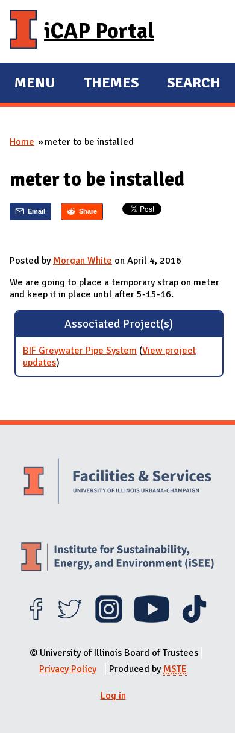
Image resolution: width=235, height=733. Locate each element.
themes (111, 84)
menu (34, 84)
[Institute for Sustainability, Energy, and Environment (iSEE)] (117, 558)
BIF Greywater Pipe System (80, 350)
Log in (113, 696)
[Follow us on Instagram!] (108, 620)
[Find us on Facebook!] (35, 620)
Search (194, 83)
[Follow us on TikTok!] (194, 620)
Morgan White (82, 261)
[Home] (23, 31)
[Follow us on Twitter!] (69, 620)
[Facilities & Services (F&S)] (117, 482)
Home (22, 142)
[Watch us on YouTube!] (151, 620)
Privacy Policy (67, 669)
